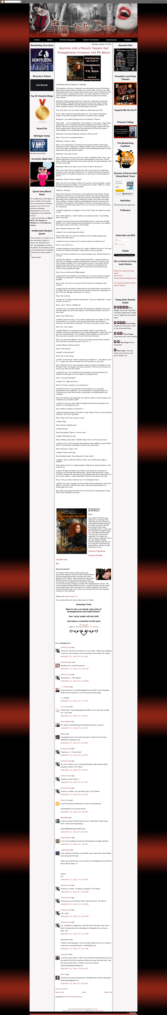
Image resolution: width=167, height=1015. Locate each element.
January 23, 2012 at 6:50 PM (74, 832)
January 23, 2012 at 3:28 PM (74, 743)
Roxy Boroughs (66, 662)
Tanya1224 (65, 954)
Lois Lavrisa (65, 707)
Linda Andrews (66, 838)
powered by (118, 193)
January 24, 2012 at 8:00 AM (74, 968)
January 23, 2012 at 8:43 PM (74, 880)
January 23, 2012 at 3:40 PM (74, 755)
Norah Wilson (65, 721)
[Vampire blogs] (42, 123)
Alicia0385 (64, 817)
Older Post (108, 992)
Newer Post (59, 992)
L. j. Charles (65, 687)
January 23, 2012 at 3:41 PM (74, 782)
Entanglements (82, 627)
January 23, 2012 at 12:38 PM (75, 681)
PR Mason (94, 627)
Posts (119, 240)
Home (84, 992)
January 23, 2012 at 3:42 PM (74, 794)
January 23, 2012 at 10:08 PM (75, 892)
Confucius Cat (66, 647)
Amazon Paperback (96, 551)
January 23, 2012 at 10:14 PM (75, 949)
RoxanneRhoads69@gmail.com (125, 278)
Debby (63, 734)
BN (57, 563)
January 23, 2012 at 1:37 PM (74, 701)
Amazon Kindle (95, 555)
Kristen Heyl (65, 800)
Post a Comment (61, 989)
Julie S (63, 974)
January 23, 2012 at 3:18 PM (74, 728)
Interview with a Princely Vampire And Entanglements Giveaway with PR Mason (83, 50)
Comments (121, 244)
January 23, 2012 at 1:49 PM (74, 716)
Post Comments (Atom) (73, 997)
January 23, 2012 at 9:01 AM (74, 656)
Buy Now (120, 191)
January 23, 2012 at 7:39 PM (74, 844)
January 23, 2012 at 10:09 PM (75, 904)
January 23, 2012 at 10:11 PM (75, 934)
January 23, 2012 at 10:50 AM (75, 669)
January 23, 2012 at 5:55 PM (74, 812)
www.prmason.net (71, 596)
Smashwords (61, 559)
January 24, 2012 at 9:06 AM (74, 983)
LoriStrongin (65, 850)
